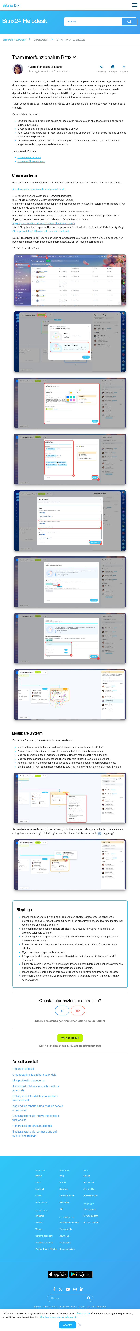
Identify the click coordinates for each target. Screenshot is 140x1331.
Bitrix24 (38, 1175)
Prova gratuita (65, 1229)
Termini (37, 1307)
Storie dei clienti (66, 1195)
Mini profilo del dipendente (28, 1080)
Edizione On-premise (69, 1222)
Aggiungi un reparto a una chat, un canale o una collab (37, 1108)
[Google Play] (80, 1274)
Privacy (47, 1307)
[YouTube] (68, 1289)
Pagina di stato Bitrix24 (46, 1248)
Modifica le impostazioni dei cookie (58, 1317)
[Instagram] (75, 1289)
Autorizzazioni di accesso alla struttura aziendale (35, 1088)
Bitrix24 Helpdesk (14, 39)
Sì (62, 1010)
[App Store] (58, 1274)
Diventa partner (90, 1215)
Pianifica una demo (44, 1242)
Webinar (39, 1222)
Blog (61, 1175)
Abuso (74, 1307)
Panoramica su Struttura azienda (32, 1126)
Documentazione (67, 1248)
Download (64, 1235)
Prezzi (38, 1182)
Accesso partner (91, 1222)
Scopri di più (83, 1313)
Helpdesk (39, 1215)
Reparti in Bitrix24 (23, 1069)
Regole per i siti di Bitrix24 (92, 1307)
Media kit (39, 1188)
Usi (60, 1208)
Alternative (64, 1202)
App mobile (88, 1182)
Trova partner (89, 1209)
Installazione (65, 1242)
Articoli (62, 1182)
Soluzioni (63, 1188)
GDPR (54, 1307)
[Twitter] (60, 1289)
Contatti (39, 1195)
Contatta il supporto (44, 1235)
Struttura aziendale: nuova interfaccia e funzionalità (36, 1118)
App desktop (89, 1188)
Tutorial (38, 1229)
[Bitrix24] (11, 5)
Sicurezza (64, 1307)
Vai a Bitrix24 (70, 1037)
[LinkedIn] (81, 1289)
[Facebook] (54, 1289)
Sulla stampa (41, 1202)
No (78, 1010)
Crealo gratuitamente (87, 1046)
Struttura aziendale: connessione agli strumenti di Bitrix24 (34, 1133)
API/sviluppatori (90, 1195)
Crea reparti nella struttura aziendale (34, 1074)
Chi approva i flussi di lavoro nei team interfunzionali (35, 1098)
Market (86, 1175)
